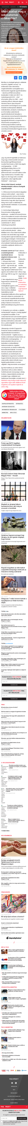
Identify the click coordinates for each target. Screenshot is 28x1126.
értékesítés (19, 403)
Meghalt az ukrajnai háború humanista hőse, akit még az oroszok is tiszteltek (11, 506)
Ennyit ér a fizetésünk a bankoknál (10, 923)
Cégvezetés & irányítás (9, 987)
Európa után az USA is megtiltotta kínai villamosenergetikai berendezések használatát (16, 959)
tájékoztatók (14, 1099)
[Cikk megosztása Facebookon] (15, 77)
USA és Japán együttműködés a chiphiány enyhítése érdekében (16, 950)
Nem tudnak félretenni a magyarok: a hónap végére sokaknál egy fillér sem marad (12, 754)
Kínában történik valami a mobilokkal (14, 1038)
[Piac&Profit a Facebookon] (12, 1083)
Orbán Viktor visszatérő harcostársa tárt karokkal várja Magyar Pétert (11, 632)
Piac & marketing (7, 1027)
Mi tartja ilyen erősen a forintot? (9, 707)
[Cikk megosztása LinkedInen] (25, 77)
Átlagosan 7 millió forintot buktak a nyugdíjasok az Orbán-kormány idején (14, 601)
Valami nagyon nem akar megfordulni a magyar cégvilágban (17, 998)
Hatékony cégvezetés (8, 406)
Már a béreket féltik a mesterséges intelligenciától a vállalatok (11, 982)
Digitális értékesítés (8, 403)
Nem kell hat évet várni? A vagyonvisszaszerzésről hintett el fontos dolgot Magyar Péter (13, 626)
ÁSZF (14, 1089)
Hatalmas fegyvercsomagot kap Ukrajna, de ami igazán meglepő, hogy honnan (12, 537)
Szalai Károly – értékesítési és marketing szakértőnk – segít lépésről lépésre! (22, 284)
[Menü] (2, 2)
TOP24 (5, 611)
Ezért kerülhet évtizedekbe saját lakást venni (12, 933)
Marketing (5, 412)
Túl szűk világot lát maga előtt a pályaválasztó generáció (13, 716)
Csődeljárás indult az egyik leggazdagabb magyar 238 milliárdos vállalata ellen (15, 778)
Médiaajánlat (14, 1093)
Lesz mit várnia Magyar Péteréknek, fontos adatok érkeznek (12, 749)
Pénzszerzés (5, 892)
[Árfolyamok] (22, 2)
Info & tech (13, 412)
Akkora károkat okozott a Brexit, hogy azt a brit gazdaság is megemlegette (13, 722)
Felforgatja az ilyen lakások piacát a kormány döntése (13, 727)
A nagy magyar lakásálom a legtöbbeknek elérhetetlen (12, 928)
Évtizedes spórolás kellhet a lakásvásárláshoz (13, 738)
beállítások (21, 1099)
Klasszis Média (14, 1102)
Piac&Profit (21, 40)
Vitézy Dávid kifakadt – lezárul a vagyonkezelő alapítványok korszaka (13, 638)
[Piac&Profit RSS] (16, 1083)
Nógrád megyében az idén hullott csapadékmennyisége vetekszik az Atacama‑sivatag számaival (13, 570)
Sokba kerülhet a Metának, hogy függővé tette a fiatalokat (16, 1030)
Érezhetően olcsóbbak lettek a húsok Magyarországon (10, 743)
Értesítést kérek (22, 1118)
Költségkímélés (6, 835)
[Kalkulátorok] (19, 2)
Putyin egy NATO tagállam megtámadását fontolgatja (11, 444)
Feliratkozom (14, 684)
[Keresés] (26, 2)
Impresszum (14, 1086)
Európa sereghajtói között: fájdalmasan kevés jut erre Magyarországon (10, 862)
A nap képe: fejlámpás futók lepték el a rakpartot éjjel (13, 670)
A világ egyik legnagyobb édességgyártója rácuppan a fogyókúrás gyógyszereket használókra (13, 978)
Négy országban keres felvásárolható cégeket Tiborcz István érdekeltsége (16, 820)
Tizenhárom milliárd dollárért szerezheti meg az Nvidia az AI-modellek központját (15, 807)
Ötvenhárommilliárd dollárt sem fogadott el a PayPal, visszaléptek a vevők (17, 767)
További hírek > (5, 830)
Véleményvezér (6, 418)
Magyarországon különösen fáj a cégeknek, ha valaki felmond (16, 990)
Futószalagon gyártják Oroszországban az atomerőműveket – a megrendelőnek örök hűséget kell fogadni (12, 647)
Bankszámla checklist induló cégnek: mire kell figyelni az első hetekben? (16, 1006)
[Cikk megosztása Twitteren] (20, 77)
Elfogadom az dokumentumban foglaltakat (15, 1123)
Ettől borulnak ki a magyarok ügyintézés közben (13, 711)
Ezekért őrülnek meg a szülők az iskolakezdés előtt (16, 1046)
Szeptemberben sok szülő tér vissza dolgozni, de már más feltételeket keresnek (14, 733)
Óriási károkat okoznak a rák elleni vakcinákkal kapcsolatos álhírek (13, 614)
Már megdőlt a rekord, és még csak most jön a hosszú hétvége (13, 884)
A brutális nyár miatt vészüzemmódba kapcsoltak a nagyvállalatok (12, 1013)
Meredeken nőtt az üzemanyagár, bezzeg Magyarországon (11, 620)
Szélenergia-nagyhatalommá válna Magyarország (10, 878)
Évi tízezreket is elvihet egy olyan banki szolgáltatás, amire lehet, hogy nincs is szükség (13, 872)
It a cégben (22, 409)
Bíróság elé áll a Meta (7, 1052)
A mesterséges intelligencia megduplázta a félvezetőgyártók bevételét (16, 966)
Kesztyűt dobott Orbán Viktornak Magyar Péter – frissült (13, 475)
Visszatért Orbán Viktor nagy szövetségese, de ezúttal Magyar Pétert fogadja (13, 659)
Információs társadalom (9, 409)
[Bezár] (26, 1106)
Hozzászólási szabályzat (14, 1096)
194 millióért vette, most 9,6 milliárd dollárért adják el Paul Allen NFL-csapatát (15, 790)
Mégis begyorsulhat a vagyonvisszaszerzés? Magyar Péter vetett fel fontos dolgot (13, 665)
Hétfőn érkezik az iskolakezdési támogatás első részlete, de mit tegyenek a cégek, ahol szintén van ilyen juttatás (13, 1022)
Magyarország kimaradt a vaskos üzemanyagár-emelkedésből (14, 653)
